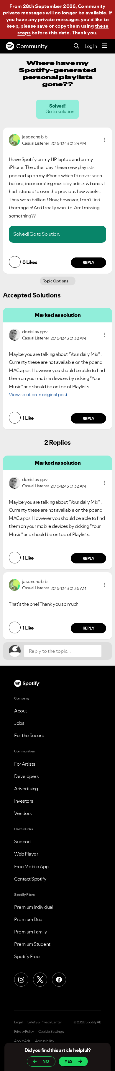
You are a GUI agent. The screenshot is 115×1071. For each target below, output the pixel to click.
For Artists (24, 764)
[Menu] (104, 46)
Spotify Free (27, 956)
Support (22, 841)
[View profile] (14, 139)
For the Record (29, 735)
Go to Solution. (44, 234)
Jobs (19, 723)
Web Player (26, 854)
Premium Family (30, 931)
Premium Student (32, 944)
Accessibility (44, 1041)
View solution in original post (38, 394)
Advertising (26, 788)
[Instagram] (21, 980)
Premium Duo (28, 919)
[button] (104, 139)
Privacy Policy (24, 1031)
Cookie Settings (51, 1031)
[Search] (76, 46)
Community (31, 46)
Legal (18, 1022)
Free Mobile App (31, 866)
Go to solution (60, 111)
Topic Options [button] (56, 281)
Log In (91, 46)
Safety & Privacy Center (44, 1022)
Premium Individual (33, 907)
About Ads (22, 1041)
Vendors (23, 813)
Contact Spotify (30, 879)
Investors (23, 801)
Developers (26, 776)
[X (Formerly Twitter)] (40, 980)
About (20, 710)
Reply (89, 262)
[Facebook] (59, 980)
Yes (69, 1061)
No (45, 1061)
